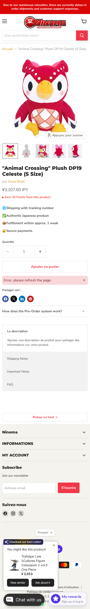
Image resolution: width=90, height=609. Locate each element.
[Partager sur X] (13, 299)
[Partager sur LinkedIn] (22, 299)
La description (17, 331)
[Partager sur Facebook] (5, 299)
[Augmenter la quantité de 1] (40, 251)
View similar (17, 582)
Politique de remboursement (45, 592)
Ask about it (42, 582)
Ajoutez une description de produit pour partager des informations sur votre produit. (43, 342)
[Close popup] (53, 545)
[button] (10, 151)
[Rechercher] (82, 35)
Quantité (8, 242)
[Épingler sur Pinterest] (30, 299)
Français (43, 532)
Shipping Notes (17, 359)
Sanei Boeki (16, 181)
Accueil (7, 49)
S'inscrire (68, 487)
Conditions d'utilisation (64, 587)
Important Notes (18, 371)
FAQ (10, 384)
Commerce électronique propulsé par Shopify (45, 601)
